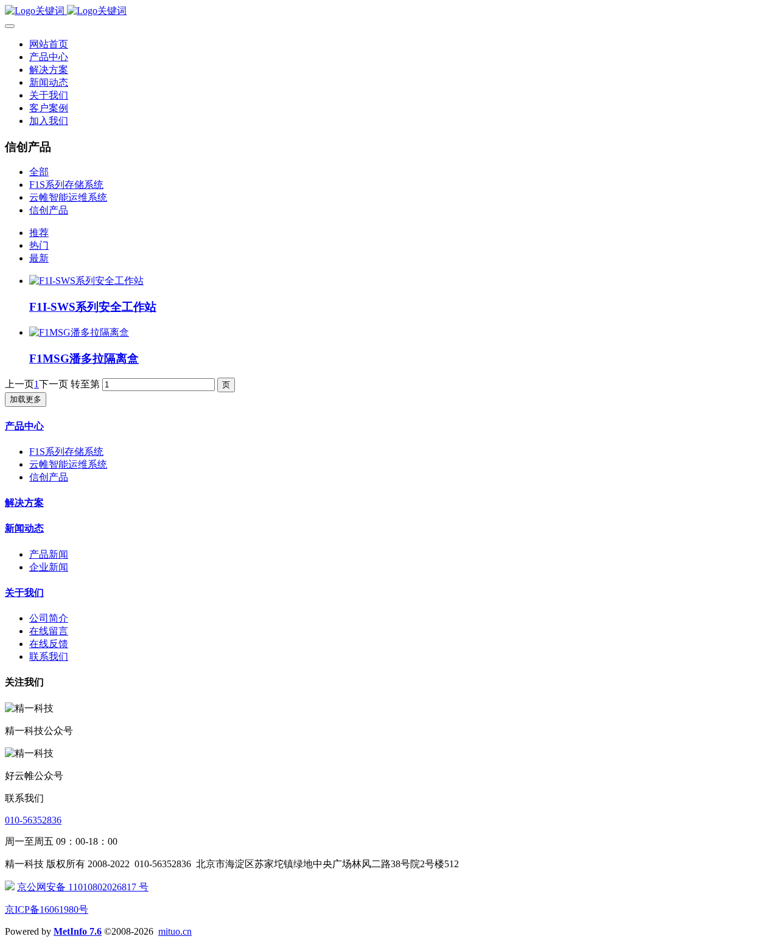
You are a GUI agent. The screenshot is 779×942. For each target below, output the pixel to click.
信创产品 (48, 210)
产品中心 (24, 426)
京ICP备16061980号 (46, 909)
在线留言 (48, 631)
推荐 (39, 232)
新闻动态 (24, 528)
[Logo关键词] (389, 11)
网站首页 (48, 44)
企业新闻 (48, 567)
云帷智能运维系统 (68, 197)
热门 (39, 245)
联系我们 (48, 656)
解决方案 (24, 502)
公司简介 (48, 618)
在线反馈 (48, 644)
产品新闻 (48, 554)
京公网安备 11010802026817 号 (82, 887)
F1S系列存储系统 (66, 184)
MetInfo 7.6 (78, 931)
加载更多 (25, 399)
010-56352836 (33, 820)
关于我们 (24, 592)
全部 (39, 172)
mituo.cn (175, 931)
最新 (39, 258)
